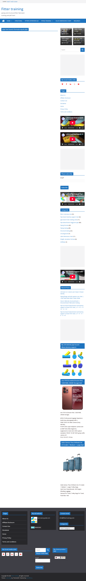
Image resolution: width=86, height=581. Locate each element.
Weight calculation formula (67, 239)
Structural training (65, 231)
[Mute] (80, 128)
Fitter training (12, 9)
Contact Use (63, 101)
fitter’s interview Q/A (32, 21)
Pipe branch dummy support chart (69, 217)
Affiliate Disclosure (65, 98)
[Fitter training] (3, 21)
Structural (18, 21)
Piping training (46, 21)
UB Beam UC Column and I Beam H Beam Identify (66, 28)
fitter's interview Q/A (65, 214)
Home (8, 21)
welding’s (77, 21)
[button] (11, 21)
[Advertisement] (72, 65)
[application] (72, 123)
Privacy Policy (64, 109)
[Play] (62, 128)
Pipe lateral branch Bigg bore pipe (69, 222)
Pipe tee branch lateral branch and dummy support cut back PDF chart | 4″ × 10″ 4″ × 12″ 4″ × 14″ (72, 307)
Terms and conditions (66, 112)
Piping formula (64, 225)
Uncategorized (64, 233)
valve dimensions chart (63, 21)
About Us (62, 95)
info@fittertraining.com (67, 518)
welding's (62, 242)
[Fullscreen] (82, 128)
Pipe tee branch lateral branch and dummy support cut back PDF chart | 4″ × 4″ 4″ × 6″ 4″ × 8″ (71, 313)
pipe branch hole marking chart (68, 220)
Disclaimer (63, 103)
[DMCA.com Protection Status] (36, 528)
